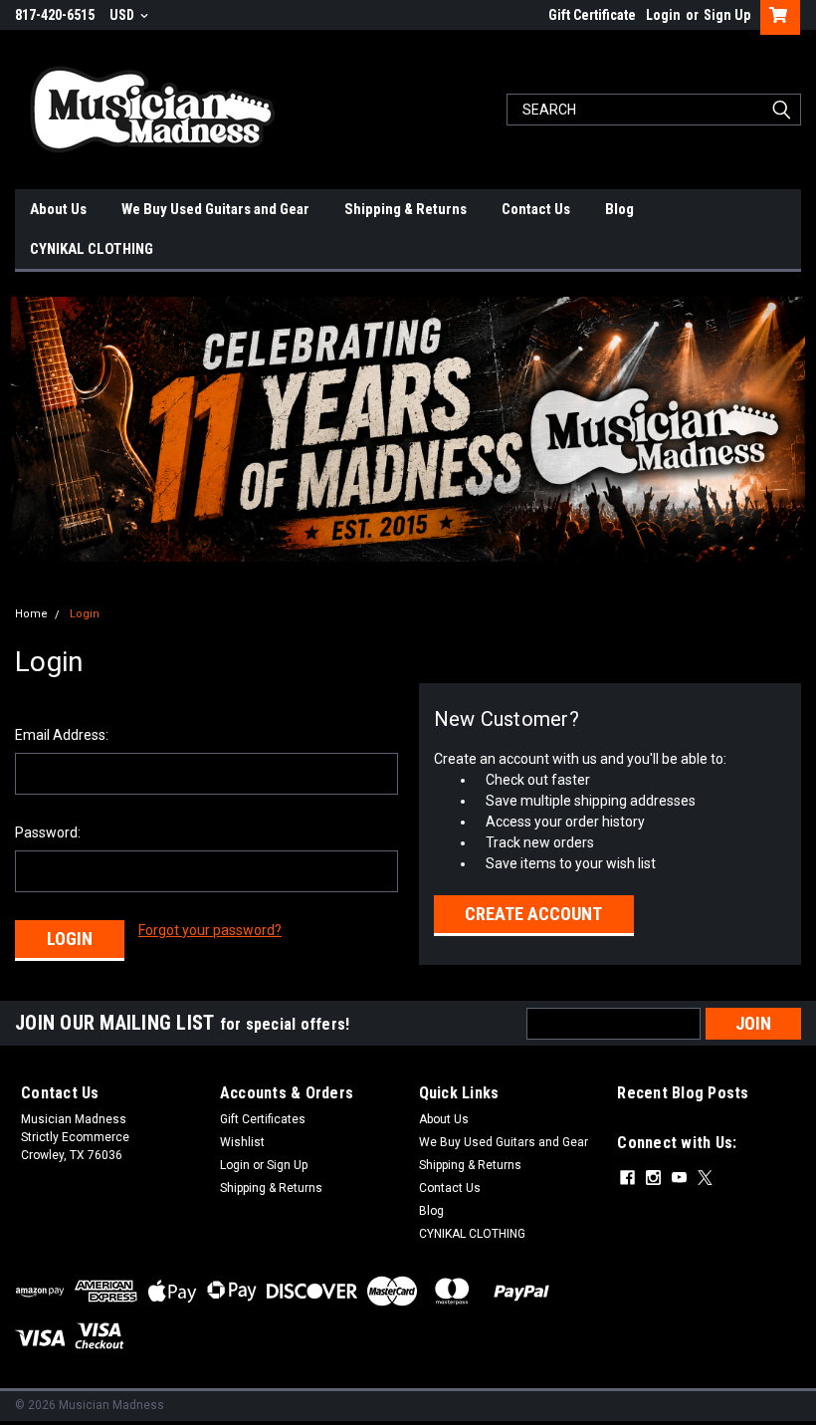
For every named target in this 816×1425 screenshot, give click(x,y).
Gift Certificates (263, 1119)
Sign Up (727, 15)
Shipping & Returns (405, 209)
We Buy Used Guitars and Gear (215, 209)
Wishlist (242, 1142)
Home (31, 613)
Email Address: (61, 735)
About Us (58, 209)
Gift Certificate (592, 15)
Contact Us (536, 209)
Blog (619, 209)
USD (123, 15)
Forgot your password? (210, 930)
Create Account (533, 913)
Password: (48, 832)
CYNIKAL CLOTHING (91, 249)
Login (663, 15)
